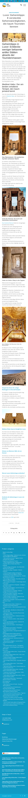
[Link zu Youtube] (25, 796)
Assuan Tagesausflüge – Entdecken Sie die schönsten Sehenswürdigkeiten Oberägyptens (14, 555)
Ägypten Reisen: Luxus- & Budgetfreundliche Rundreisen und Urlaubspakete (12, 635)
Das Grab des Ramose (7, 223)
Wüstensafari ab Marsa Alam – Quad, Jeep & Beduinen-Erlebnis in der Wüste (12, 679)
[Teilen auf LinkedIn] (14, 533)
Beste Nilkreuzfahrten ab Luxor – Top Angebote (13, 645)
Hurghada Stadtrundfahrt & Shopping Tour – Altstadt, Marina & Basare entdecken (14, 576)
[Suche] (20, 5)
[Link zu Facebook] (20, 796)
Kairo (4, 602)
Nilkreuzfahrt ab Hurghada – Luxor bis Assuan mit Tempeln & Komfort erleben (13, 588)
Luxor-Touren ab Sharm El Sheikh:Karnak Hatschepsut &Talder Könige (11, 687)
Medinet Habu (10, 96)
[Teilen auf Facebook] (3, 533)
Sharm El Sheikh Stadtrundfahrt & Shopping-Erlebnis (14, 702)
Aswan (4, 553)
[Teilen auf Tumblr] (16, 533)
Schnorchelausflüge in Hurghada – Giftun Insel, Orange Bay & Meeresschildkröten (13, 594)
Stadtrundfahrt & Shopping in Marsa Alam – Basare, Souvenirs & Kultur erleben (14, 676)
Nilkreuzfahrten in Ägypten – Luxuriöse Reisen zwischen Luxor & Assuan (13, 641)
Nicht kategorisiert (7, 681)
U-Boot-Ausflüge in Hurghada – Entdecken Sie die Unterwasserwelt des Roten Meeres (13, 597)
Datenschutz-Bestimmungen (9, 739)
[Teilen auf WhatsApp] (9, 533)
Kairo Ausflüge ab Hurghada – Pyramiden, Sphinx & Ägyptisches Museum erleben (14, 579)
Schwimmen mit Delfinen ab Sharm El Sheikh (13, 697)
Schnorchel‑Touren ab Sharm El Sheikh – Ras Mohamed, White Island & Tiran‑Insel (12, 695)
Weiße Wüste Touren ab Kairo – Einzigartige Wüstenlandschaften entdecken (12, 628)
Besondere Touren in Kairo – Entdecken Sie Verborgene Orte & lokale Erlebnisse (12, 604)
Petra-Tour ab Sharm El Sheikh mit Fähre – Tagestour (15, 693)
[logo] (11, 5)
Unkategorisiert (14, 12)
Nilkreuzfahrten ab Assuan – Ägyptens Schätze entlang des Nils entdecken (13, 558)
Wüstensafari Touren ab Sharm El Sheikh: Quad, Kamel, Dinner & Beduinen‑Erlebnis (13, 704)
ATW (12, 517)
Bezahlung (4, 737)
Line (18, 523)
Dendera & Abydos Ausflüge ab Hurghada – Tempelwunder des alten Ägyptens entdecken (12, 573)
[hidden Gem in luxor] (14, 37)
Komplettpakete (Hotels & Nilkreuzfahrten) (12, 633)
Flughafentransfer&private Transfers (10, 561)
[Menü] (24, 5)
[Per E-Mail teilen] (24, 533)
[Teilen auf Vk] (19, 533)
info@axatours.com (7, 720)
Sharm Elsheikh (6, 682)
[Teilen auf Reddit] (22, 533)
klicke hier (21, 512)
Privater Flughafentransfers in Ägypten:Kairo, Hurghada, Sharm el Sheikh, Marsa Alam (12, 563)
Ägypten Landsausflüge (8, 552)
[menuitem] (20, 5)
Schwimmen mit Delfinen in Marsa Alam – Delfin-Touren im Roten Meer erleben (13, 673)
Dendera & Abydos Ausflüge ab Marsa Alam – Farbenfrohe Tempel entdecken (13, 658)
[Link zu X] (22, 796)
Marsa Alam (5, 650)
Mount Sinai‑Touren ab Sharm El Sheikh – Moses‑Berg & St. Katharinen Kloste (12, 690)
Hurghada (5, 565)
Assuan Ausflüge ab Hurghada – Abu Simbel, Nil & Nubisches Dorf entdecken (13, 567)
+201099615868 (6, 718)
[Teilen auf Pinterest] (11, 533)
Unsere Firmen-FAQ (7, 741)
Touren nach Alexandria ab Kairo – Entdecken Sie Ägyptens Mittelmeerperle (13, 622)
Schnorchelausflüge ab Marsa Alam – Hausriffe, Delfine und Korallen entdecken (13, 670)
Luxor (4, 644)
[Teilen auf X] (6, 533)
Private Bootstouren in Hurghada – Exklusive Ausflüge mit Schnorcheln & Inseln (12, 591)
